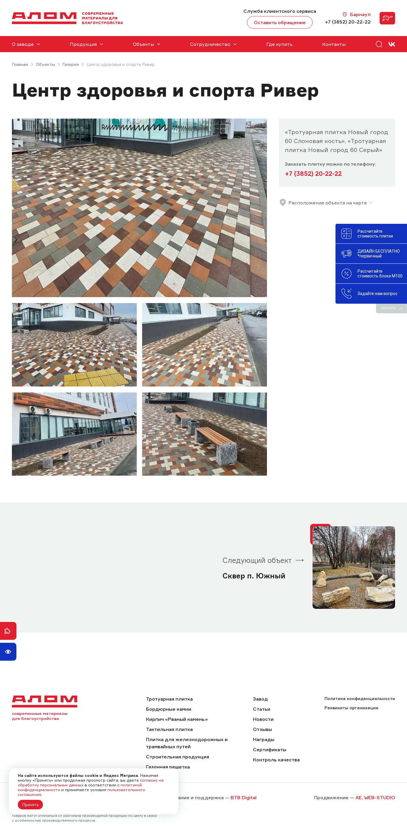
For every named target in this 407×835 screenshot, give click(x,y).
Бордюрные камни (168, 709)
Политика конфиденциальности (359, 698)
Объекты (45, 64)
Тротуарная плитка (169, 699)
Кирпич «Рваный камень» (177, 719)
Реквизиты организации (351, 707)
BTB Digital (244, 797)
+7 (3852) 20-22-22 (348, 22)
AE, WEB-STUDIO (375, 797)
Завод (260, 699)
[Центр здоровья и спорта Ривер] (139, 208)
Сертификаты (269, 749)
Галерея (71, 64)
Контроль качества (276, 760)
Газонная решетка (168, 767)
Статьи (261, 709)
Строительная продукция (177, 757)
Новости (263, 719)
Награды (263, 739)
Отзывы (262, 729)
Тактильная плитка (169, 729)
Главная (20, 64)
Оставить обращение (280, 22)
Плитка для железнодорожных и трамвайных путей (187, 742)
